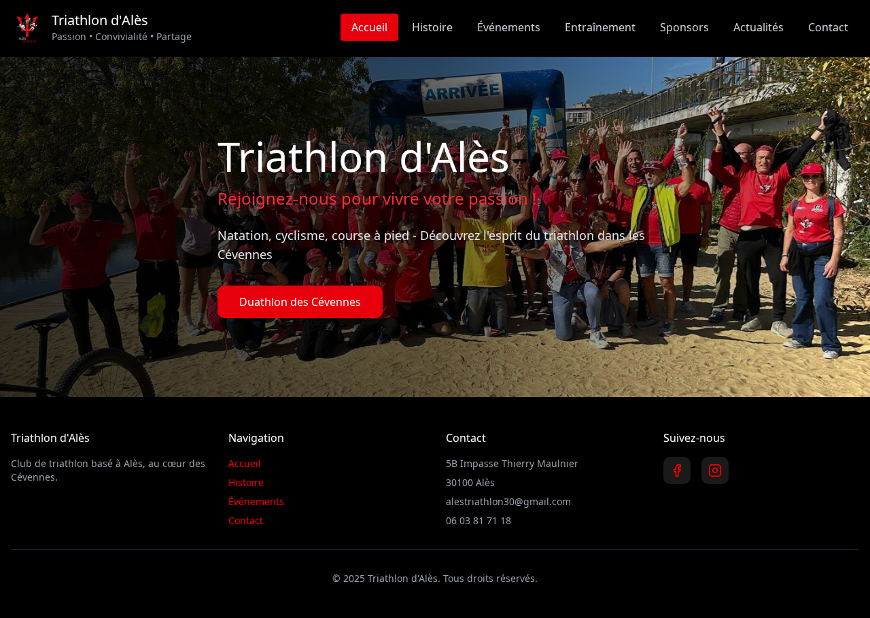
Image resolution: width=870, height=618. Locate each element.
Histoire (432, 27)
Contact (828, 27)
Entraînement (600, 27)
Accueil (369, 27)
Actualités (758, 27)
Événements (508, 27)
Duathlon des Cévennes (300, 301)
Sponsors (684, 27)
